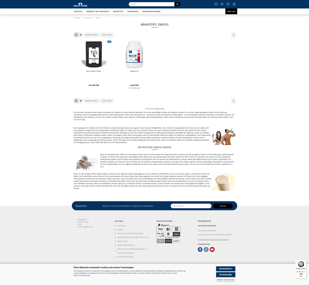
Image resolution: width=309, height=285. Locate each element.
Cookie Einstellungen (125, 257)
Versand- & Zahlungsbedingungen (130, 233)
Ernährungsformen (151, 11)
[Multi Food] (81, 4)
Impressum (121, 226)
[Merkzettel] (228, 4)
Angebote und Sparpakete (97, 11)
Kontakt (120, 230)
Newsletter (82, 220)
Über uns (231, 11)
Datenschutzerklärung (82, 275)
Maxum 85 (134, 71)
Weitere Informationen (226, 280)
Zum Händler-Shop (85, 227)
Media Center (122, 241)
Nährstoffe (118, 11)
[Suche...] (177, 4)
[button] (222, 4)
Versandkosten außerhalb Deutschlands (213, 240)
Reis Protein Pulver (94, 71)
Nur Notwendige (226, 275)
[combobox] (92, 34)
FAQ (79, 224)
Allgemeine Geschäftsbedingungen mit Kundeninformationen (132, 251)
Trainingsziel (133, 11)
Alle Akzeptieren (225, 269)
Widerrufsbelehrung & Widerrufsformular (133, 237)
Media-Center (83, 222)
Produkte (78, 11)
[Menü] (305, 261)
